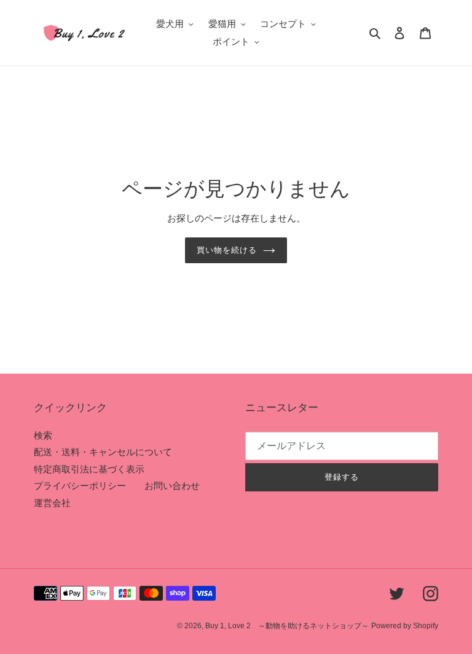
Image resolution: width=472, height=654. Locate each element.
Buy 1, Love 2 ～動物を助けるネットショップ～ (287, 625)
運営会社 (52, 503)
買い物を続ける (227, 250)
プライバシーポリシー (80, 485)
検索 (43, 435)
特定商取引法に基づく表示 (89, 469)
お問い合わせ (172, 485)
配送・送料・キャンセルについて (103, 452)
